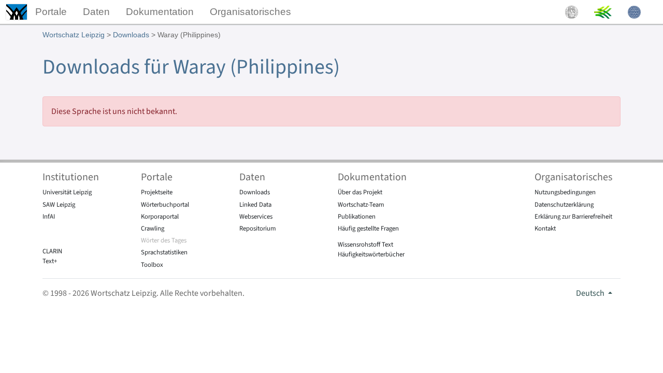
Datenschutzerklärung (564, 204)
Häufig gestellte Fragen (368, 228)
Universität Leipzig (67, 192)
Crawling (152, 228)
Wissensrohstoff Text (365, 244)
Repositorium (257, 228)
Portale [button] (51, 11)
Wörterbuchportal (165, 204)
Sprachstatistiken (164, 252)
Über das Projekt (360, 192)
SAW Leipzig (58, 204)
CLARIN (52, 251)
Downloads (131, 35)
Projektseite (156, 192)
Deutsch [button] (591, 293)
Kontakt (545, 228)
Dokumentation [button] (160, 11)
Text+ (49, 261)
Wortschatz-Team (361, 204)
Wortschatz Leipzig (73, 35)
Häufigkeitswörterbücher (371, 254)
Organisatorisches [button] (250, 11)
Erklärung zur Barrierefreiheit (573, 216)
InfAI (48, 216)
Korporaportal (160, 216)
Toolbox (152, 264)
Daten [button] (96, 11)
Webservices (255, 216)
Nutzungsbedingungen (565, 192)
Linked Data (255, 204)
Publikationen (357, 216)
